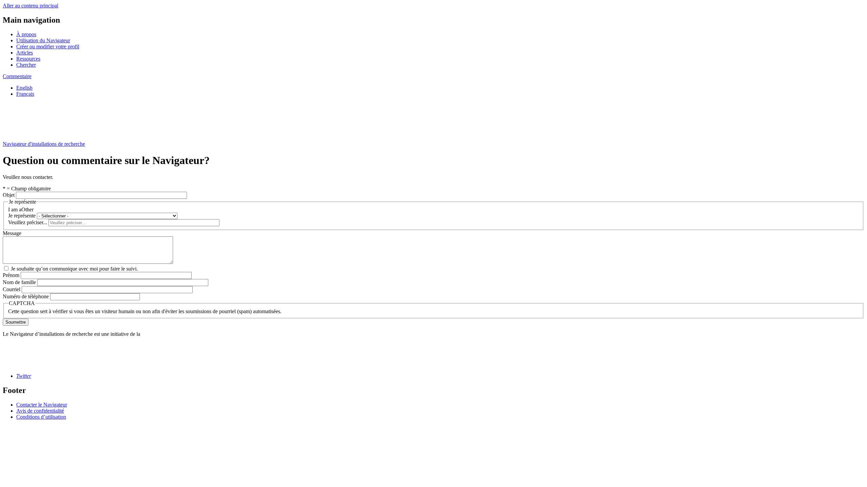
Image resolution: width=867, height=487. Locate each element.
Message (12, 233)
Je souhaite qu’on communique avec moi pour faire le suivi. (74, 269)
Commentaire (17, 76)
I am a (14, 209)
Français (25, 94)
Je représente (22, 215)
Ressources (28, 59)
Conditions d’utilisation (41, 417)
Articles (24, 52)
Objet (9, 195)
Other (27, 209)
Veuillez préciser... (27, 222)
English (24, 88)
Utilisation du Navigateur (43, 40)
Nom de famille (19, 282)
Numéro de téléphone (26, 296)
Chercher (26, 65)
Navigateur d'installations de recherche (44, 144)
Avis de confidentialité (40, 411)
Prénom (11, 275)
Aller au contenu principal (30, 5)
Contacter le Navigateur (41, 405)
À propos (26, 34)
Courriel (11, 289)
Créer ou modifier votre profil (47, 46)
